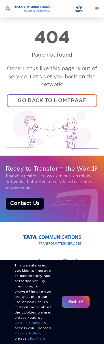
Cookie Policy (27, 322)
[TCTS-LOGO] (32, 8)
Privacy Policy (27, 333)
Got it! (76, 302)
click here (36, 338)
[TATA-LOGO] (79, 7)
